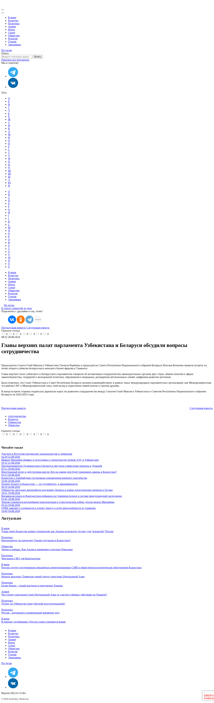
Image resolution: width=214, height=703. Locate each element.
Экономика (14, 44)
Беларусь (13, 419)
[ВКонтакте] (12, 320)
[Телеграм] (13, 76)
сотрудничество (17, 416)
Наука (11, 29)
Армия (12, 26)
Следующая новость (37, 327)
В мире (12, 17)
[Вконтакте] (13, 87)
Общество (14, 35)
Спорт (11, 32)
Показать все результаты (15, 59)
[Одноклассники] (21, 320)
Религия (12, 38)
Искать (37, 56)
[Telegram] (29, 320)
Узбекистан (14, 422)
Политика (13, 23)
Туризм (12, 41)
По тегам (6, 50)
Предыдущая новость (13, 327)
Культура (13, 20)
